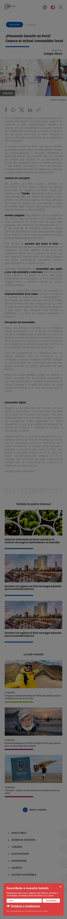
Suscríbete (51, 900)
